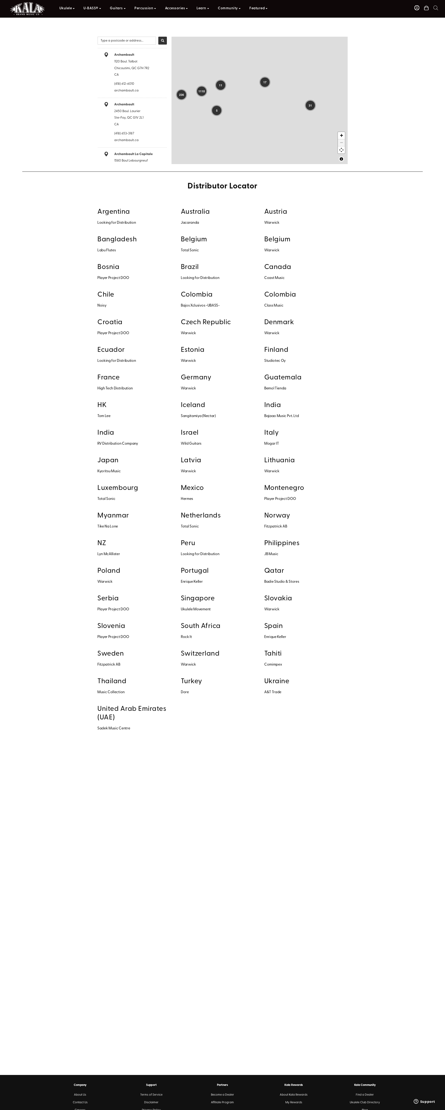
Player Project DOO (113, 278)
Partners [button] (222, 1085)
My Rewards (293, 1102)
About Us (80, 1094)
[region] (260, 100)
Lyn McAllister (108, 554)
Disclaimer (151, 1102)
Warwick (272, 223)
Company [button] (80, 1085)
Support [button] (151, 1085)
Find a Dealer (365, 1094)
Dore (185, 692)
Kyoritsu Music (109, 471)
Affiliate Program (222, 1102)
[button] (435, 7)
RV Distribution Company (117, 444)
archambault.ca (126, 90)
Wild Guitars (191, 444)
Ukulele (65, 8)
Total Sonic (190, 250)
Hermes (187, 499)
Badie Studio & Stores (281, 582)
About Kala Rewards (294, 1094)
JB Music (271, 554)
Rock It (186, 637)
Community (228, 8)
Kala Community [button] (365, 1085)
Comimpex (273, 665)
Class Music (273, 305)
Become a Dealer (222, 1094)
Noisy (101, 305)
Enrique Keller (192, 582)
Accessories (175, 8)
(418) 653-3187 (124, 133)
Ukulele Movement (196, 609)
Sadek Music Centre (113, 728)
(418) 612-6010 (124, 84)
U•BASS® (90, 8)
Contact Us (80, 1102)
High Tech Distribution (115, 388)
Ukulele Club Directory (365, 1102)
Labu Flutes (106, 250)
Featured (257, 8)
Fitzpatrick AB (275, 526)
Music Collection (111, 692)
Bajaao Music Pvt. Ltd (281, 416)
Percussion (143, 8)
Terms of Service (151, 1094)
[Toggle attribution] (341, 159)
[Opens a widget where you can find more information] (424, 1102)
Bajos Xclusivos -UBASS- (200, 305)
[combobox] (127, 41)
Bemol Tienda (275, 388)
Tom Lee (104, 416)
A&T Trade (272, 692)
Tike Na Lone (107, 526)
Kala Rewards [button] (293, 1085)
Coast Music (274, 278)
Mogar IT (271, 444)
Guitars (116, 8)
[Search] (162, 41)
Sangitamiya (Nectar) (198, 416)
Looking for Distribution (116, 223)
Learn (201, 8)
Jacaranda (190, 223)
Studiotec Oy (275, 361)
